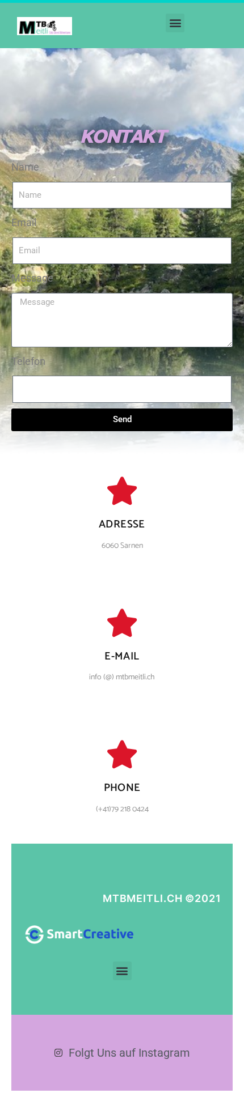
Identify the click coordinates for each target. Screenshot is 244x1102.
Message (32, 278)
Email (23, 222)
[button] (175, 23)
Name (25, 167)
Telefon (28, 361)
